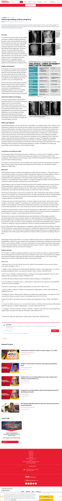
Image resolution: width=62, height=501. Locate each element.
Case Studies (4, 338)
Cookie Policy (13, 499)
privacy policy (26, 333)
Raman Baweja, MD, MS (27, 367)
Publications (39, 1)
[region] (31, 496)
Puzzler (34, 1)
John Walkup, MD (25, 380)
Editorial (31, 455)
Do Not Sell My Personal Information (31, 461)
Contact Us (31, 454)
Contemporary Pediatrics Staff (28, 352)
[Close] (60, 496)
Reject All (46, 496)
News (33, 491)
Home (22, 491)
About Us (31, 451)
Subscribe (54, 330)
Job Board (31, 457)
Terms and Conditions (31, 458)
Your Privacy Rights (31, 463)
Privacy (31, 460)
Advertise (31, 453)
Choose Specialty (29, 5)
